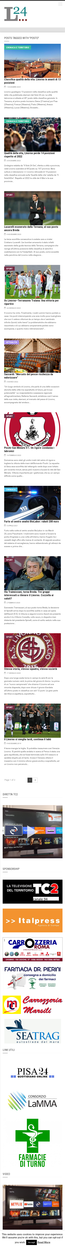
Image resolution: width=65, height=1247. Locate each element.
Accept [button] (31, 1242)
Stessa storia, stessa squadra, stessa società (30, 669)
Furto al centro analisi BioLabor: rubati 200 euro (31, 521)
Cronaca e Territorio (17, 47)
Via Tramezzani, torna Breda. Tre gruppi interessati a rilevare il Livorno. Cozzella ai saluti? (29, 595)
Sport (9, 195)
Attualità (11, 342)
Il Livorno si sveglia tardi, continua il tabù (27, 739)
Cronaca (11, 489)
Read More (44, 1242)
